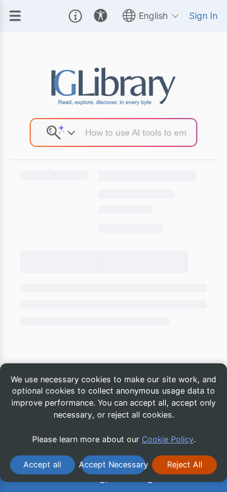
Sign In (203, 15)
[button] (75, 15)
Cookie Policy (168, 439)
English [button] (153, 15)
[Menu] (15, 15)
